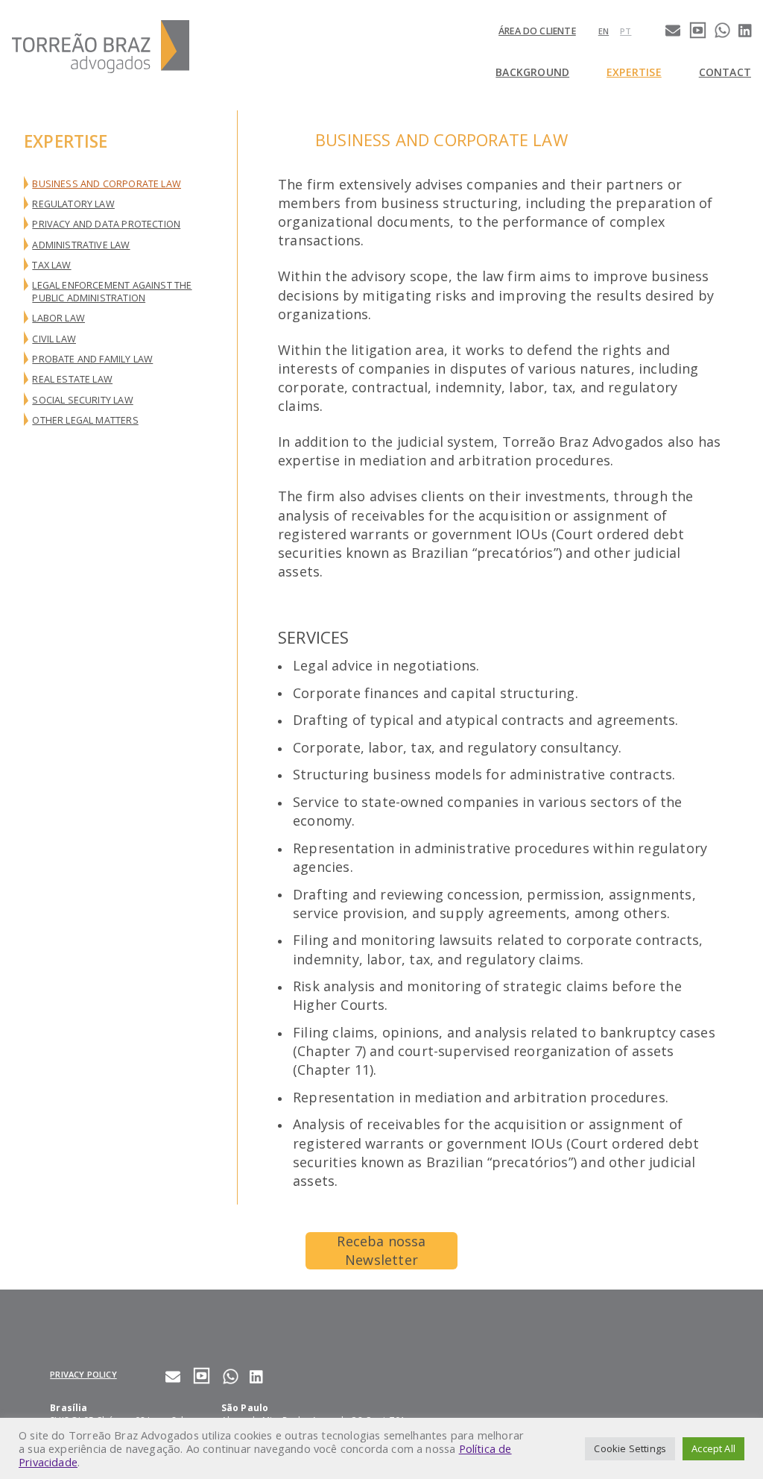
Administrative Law (81, 245)
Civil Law (54, 339)
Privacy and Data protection (106, 224)
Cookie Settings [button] (630, 1448)
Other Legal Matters (85, 420)
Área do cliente (537, 31)
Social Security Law (82, 400)
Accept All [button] (713, 1448)
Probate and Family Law (92, 359)
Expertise (634, 72)
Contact (725, 72)
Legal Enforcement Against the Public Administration (111, 291)
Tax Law (51, 265)
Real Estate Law (72, 379)
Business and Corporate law (106, 184)
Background (532, 72)
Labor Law (58, 318)
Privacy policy (83, 1374)
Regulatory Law (73, 204)
